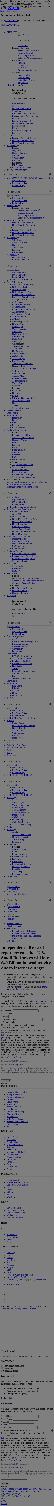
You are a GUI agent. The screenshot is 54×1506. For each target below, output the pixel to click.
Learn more (12, 11)
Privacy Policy (14, 8)
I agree (3, 11)
